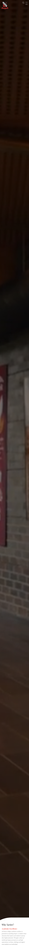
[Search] (23, 3)
